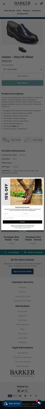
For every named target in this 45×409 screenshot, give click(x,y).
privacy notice (29, 226)
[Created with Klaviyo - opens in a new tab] (22, 231)
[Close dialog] (42, 179)
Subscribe (22, 221)
